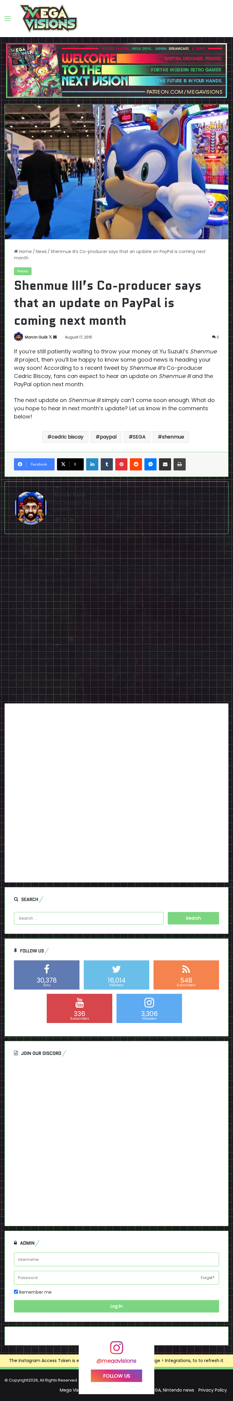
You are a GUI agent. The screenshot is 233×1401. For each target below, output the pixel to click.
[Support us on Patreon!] (116, 70)
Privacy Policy (212, 1390)
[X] (64, 519)
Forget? (207, 1277)
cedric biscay (67, 436)
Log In (116, 1306)
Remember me (35, 1292)
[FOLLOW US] (116, 1350)
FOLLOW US (116, 1375)
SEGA (139, 436)
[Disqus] (116, 621)
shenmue (173, 436)
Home (25, 251)
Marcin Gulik (36, 337)
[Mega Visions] (48, 18)
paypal (108, 436)
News (41, 251)
